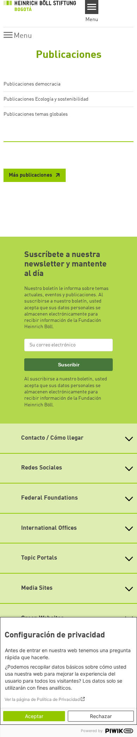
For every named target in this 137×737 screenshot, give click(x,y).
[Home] (40, 5)
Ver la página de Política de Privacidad (42, 699)
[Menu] (92, 7)
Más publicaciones (31, 175)
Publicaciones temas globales (36, 114)
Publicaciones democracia (32, 84)
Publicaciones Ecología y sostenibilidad (46, 99)
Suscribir (68, 364)
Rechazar (101, 716)
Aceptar (34, 716)
